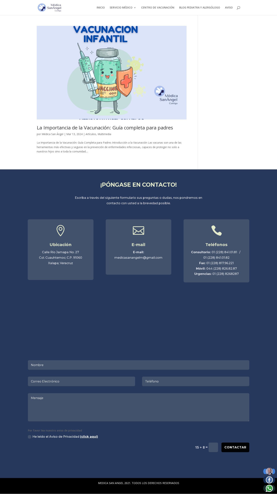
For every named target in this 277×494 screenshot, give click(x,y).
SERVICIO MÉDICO (121, 7)
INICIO (101, 7)
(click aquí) (89, 436)
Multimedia (104, 134)
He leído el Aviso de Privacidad (65, 436)
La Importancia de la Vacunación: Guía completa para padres (105, 127)
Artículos (91, 134)
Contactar (235, 447)
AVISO (229, 7)
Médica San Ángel (52, 134)
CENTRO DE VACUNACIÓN (157, 7)
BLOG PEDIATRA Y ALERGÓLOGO (199, 7)
